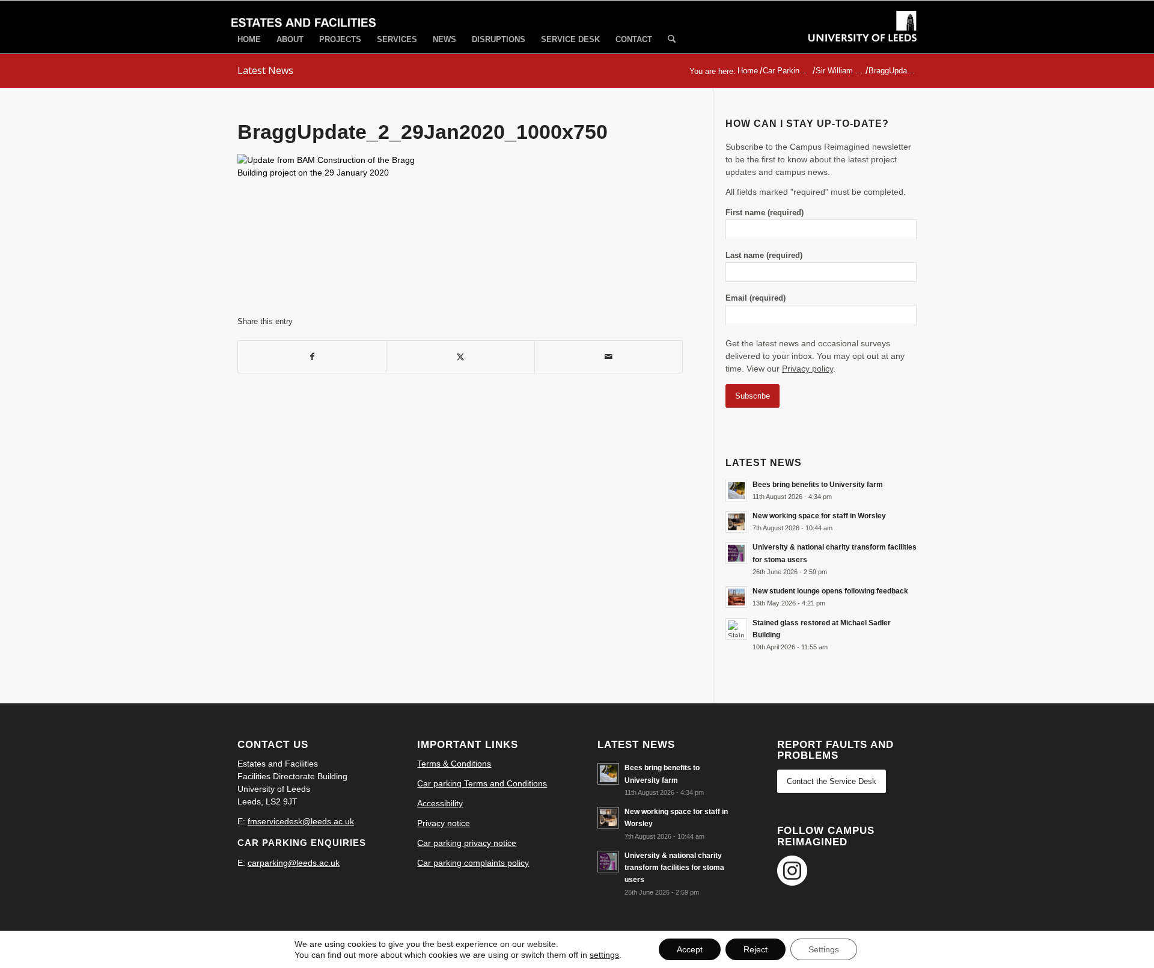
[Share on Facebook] (312, 357)
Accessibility (440, 803)
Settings (823, 949)
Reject (755, 949)
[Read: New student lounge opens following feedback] (736, 597)
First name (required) (764, 212)
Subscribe (752, 395)
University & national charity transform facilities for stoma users (674, 867)
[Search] (671, 40)
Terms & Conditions (454, 763)
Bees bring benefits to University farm (818, 484)
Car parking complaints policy (473, 863)
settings (604, 955)
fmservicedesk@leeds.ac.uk (301, 821)
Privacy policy (807, 368)
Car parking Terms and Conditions (482, 783)
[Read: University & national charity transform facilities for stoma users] (736, 553)
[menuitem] (249, 39)
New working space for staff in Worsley (819, 516)
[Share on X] (460, 357)
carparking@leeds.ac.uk (294, 863)
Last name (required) (763, 255)
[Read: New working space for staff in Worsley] (736, 522)
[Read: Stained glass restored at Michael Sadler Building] (736, 629)
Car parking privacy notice (466, 843)
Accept (690, 949)
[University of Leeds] (862, 37)
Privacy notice (443, 823)
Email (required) (755, 297)
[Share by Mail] (608, 357)
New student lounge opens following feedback (830, 591)
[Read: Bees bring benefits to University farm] (736, 490)
